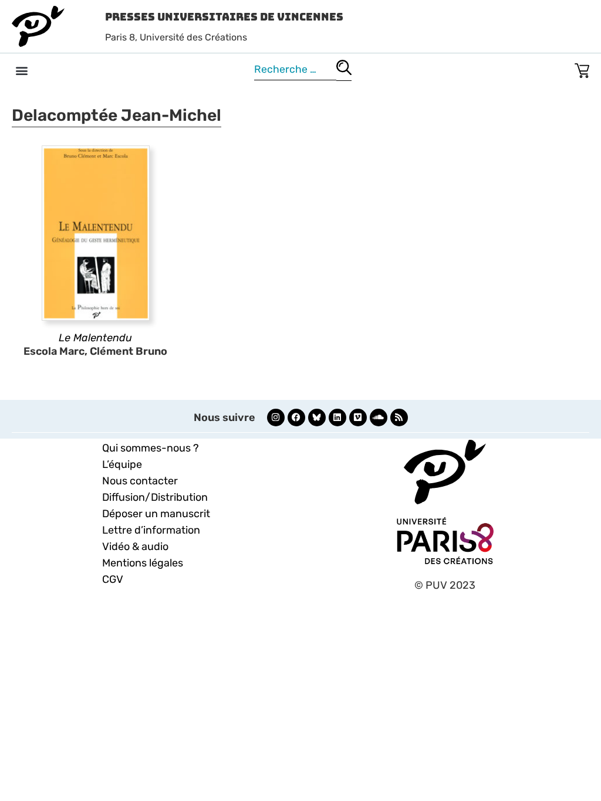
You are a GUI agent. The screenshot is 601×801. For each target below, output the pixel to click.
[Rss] (399, 417)
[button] (21, 70)
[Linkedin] (337, 417)
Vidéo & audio (135, 546)
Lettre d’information (151, 530)
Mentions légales (142, 562)
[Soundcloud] (378, 417)
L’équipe (122, 464)
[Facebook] (296, 417)
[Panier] (582, 68)
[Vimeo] (358, 417)
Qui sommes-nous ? (150, 448)
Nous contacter (140, 480)
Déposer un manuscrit (156, 513)
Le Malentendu (95, 337)
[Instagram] (276, 417)
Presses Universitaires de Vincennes (224, 16)
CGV (112, 579)
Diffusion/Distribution (155, 497)
